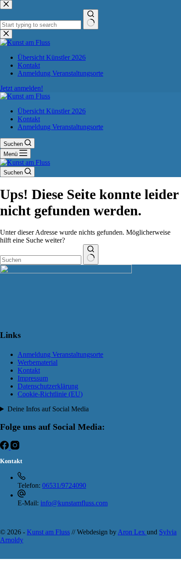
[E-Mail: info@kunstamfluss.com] (21, 495)
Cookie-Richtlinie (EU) (50, 394)
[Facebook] (5, 447)
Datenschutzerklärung (48, 386)
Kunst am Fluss (48, 532)
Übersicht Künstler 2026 (52, 111)
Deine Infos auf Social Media (48, 409)
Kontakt (29, 119)
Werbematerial (38, 362)
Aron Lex (132, 532)
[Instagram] (15, 447)
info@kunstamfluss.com (74, 503)
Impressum (33, 378)
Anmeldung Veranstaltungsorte (60, 127)
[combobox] (40, 260)
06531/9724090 (64, 485)
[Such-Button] (90, 254)
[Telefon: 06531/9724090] (21, 477)
